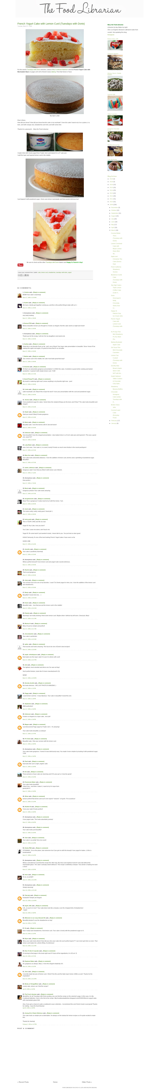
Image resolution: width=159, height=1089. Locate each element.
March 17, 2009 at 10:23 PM (29, 879)
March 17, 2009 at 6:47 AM (29, 450)
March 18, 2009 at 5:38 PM (29, 912)
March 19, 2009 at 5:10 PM (29, 933)
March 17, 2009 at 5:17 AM (29, 373)
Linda (26, 389)
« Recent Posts (23, 1082)
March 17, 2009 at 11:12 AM (29, 618)
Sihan (26, 796)
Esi (26, 771)
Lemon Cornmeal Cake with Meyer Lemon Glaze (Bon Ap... (116, 248)
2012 (111, 196)
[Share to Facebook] (25, 275)
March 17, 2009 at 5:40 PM (29, 812)
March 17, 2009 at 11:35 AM (29, 639)
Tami (26, 837)
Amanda (26, 366)
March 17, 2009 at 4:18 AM (29, 351)
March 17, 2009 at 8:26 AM (29, 503)
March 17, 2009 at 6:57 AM (29, 462)
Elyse (26, 938)
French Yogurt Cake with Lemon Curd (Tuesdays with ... (116, 324)
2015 (111, 187)
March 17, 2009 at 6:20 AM (29, 427)
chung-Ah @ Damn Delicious (34, 1013)
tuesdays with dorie (61, 272)
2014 (111, 190)
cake (39, 272)
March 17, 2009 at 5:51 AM (29, 406)
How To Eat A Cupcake (32, 951)
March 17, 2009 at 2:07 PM (29, 733)
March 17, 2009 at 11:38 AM (29, 649)
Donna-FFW (27, 323)
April (113, 227)
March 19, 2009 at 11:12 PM (29, 945)
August (113, 216)
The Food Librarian (31, 994)
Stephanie (28, 703)
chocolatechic (29, 634)
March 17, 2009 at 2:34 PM (29, 756)
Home (55, 1082)
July (112, 219)
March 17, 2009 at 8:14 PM (29, 855)
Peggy (27, 693)
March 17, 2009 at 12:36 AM (29, 297)
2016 (111, 184)
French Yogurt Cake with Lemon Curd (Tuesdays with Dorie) (51, 23)
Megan (27, 724)
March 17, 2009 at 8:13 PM (29, 843)
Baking (53, 72)
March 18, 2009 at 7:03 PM (29, 923)
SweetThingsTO (29, 379)
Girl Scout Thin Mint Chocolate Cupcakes (116, 350)
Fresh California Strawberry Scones (116, 269)
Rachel (27, 570)
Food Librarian (67, 1087)
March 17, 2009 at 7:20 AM (29, 483)
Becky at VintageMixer (31, 984)
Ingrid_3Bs (28, 905)
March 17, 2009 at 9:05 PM (29, 869)
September (115, 213)
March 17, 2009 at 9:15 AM (29, 554)
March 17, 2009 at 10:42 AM (29, 608)
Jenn (26, 971)
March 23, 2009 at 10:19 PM (29, 978)
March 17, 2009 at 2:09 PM (29, 744)
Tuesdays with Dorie (33, 69)
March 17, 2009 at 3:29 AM (29, 328)
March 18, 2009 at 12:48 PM (29, 900)
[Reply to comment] (39, 292)
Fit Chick (27, 738)
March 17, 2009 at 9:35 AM (29, 564)
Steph (26, 412)
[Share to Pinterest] (28, 275)
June (113, 222)
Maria (26, 422)
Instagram (111, 35)
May (112, 224)
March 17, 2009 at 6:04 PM (29, 822)
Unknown (28, 432)
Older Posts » (87, 1082)
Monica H (27, 623)
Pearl (26, 761)
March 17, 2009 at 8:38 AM (29, 514)
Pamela (27, 613)
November (114, 207)
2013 (111, 193)
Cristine (26, 292)
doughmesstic (29, 498)
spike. (26, 644)
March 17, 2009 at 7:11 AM (29, 472)
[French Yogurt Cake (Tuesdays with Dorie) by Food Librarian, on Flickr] (55, 67)
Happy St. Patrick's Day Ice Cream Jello (117, 313)
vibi (26, 665)
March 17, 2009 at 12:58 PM (29, 678)
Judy (26, 580)
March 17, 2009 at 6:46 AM (29, 439)
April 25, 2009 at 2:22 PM (29, 989)
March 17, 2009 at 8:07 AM (29, 493)
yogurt (69, 272)
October (114, 210)
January (114, 423)
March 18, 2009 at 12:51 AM (29, 890)
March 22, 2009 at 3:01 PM (29, 966)
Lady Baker (28, 445)
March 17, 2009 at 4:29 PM (29, 766)
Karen (26, 603)
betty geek (28, 519)
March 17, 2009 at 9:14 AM (29, 544)
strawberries (52, 272)
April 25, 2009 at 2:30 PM (29, 1008)
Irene (26, 874)
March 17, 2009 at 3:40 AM (29, 338)
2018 (111, 182)
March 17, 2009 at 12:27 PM (29, 659)
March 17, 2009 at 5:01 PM (29, 777)
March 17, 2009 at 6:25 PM (29, 832)
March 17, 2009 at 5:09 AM (29, 361)
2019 (111, 179)
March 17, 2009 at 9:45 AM (29, 575)
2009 (111, 204)
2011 (111, 199)
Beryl (26, 488)
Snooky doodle (29, 683)
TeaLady (27, 895)
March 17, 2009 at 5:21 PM (29, 801)
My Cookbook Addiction (60, 69)
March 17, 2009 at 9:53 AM (29, 587)
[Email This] (19, 275)
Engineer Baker (29, 961)
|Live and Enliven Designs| (89, 1087)
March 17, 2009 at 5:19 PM (29, 791)
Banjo (26, 592)
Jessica (27, 399)
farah (26, 509)
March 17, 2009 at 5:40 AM (29, 394)
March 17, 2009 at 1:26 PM (29, 698)
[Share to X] (23, 275)
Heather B (28, 806)
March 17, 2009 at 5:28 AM (29, 384)
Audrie (26, 302)
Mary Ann (28, 455)
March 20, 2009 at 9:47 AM (29, 956)
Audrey (26, 344)
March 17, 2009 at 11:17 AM (29, 628)
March (113, 230)
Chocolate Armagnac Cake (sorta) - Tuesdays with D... (116, 397)
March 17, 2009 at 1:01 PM (29, 688)
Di (25, 928)
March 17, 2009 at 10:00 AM (29, 597)
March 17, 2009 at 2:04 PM (29, 709)
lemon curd (44, 272)
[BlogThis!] (21, 275)
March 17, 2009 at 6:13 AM (29, 417)
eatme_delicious (30, 467)
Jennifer (27, 549)
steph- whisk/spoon (31, 654)
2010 (111, 202)
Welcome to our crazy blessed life (35, 918)
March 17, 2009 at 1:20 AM (29, 307)
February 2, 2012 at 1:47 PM (30, 1024)
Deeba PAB (28, 848)
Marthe (26, 356)
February (114, 420)
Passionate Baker (30, 782)
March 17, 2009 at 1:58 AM (29, 318)
